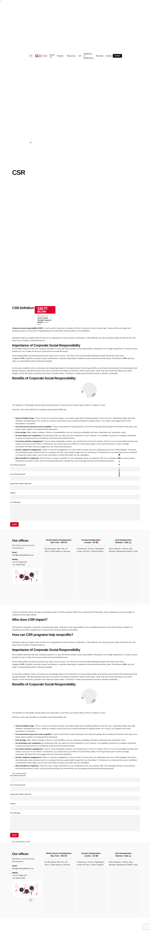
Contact (117, 56)
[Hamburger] (31, 56)
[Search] (31, 900)
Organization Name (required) (20, 483)
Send (14, 524)
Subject (12, 493)
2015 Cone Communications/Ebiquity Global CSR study (92, 356)
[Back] (31, 142)
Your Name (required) (17, 465)
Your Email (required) (17, 474)
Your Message (15, 502)
